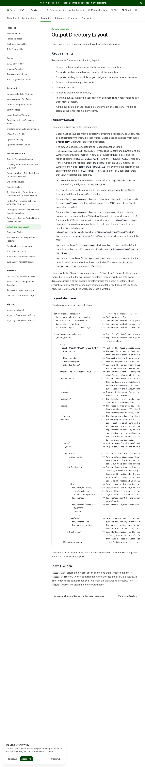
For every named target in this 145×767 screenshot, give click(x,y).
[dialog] (34, 752)
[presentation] (96, 428)
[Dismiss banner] (141, 3)
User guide (45, 18)
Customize (56, 759)
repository (64, 141)
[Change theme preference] (136, 10)
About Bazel (13, 18)
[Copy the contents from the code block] (131, 313)
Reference (60, 18)
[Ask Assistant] (135, 313)
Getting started (29, 18)
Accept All (26, 759)
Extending (73, 18)
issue (80, 3)
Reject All (12, 759)
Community (87, 18)
